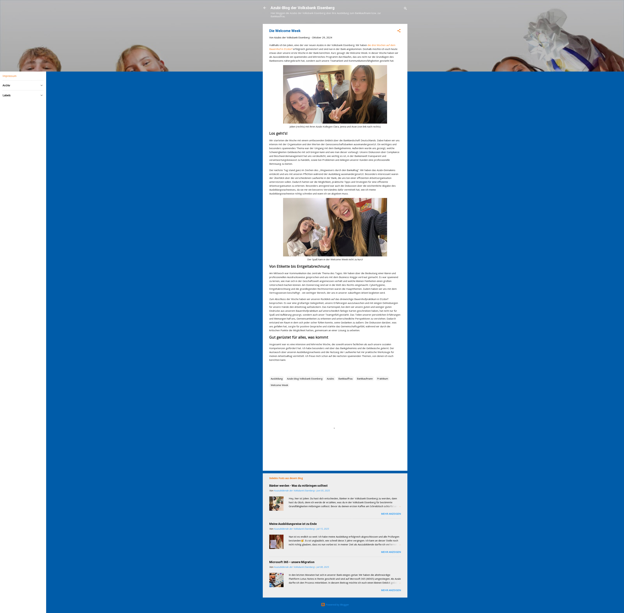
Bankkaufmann (365, 378)
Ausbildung (277, 378)
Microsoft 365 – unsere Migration (291, 562)
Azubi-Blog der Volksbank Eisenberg (303, 8)
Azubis (330, 378)
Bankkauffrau (345, 378)
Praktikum (382, 378)
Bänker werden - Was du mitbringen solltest (298, 485)
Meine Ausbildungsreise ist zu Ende (293, 524)
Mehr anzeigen (391, 513)
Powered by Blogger (337, 604)
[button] (399, 31)
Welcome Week (279, 385)
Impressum (9, 76)
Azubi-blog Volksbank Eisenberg (305, 378)
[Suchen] (405, 9)
